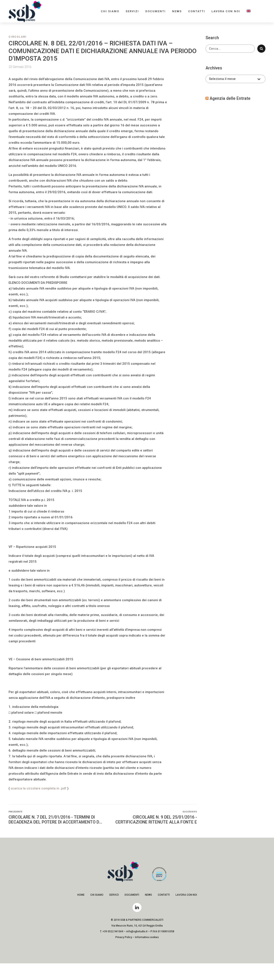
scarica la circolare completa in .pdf (38, 788)
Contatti (196, 11)
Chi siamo (110, 11)
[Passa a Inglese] (248, 11)
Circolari (18, 36)
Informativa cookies (147, 937)
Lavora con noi (225, 11)
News (177, 11)
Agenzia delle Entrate (230, 98)
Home (81, 894)
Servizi (132, 11)
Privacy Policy (123, 937)
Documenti (155, 11)
